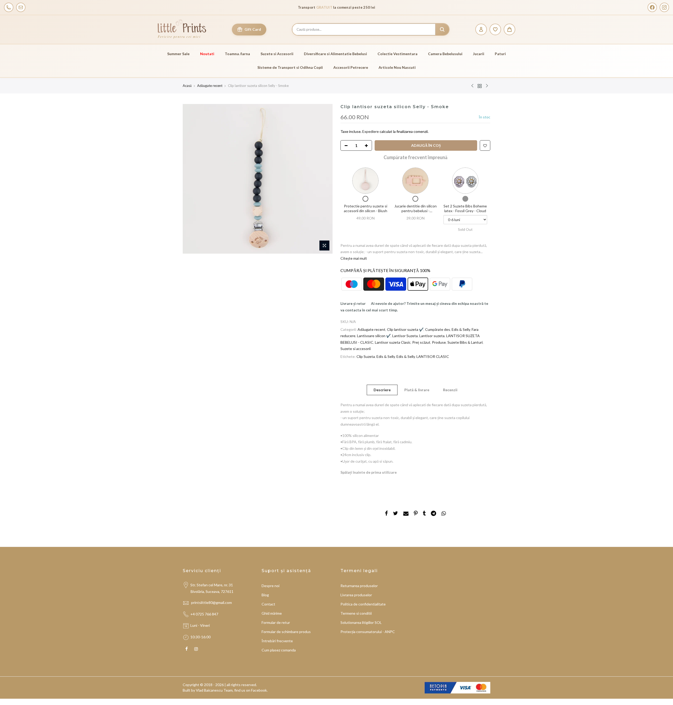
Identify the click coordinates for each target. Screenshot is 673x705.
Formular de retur (276, 622)
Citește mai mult (353, 258)
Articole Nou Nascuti (397, 67)
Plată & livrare (416, 390)
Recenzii (450, 390)
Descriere (382, 390)
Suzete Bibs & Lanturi (465, 342)
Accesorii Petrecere (350, 67)
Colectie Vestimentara (397, 53)
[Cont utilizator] (481, 29)
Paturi (500, 53)
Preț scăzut (421, 342)
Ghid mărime (272, 613)
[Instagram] (664, 7)
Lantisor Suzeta (405, 335)
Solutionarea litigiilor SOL (361, 622)
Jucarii (478, 53)
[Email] (21, 7)
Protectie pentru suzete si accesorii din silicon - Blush (365, 208)
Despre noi (270, 585)
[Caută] (442, 29)
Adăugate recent (209, 85)
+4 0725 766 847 (204, 614)
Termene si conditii (356, 613)
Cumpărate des (437, 329)
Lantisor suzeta (432, 335)
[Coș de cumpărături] (509, 29)
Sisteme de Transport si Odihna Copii (290, 67)
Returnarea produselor (359, 585)
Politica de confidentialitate (363, 604)
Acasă (187, 85)
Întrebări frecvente (277, 641)
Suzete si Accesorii (277, 53)
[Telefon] (8, 7)
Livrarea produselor (356, 595)
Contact (268, 604)
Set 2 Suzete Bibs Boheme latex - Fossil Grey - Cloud (465, 208)
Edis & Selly (461, 329)
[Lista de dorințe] (495, 29)
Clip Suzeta (365, 356)
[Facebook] (652, 7)
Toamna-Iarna (348, 7)
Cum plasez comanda (279, 650)
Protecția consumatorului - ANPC (367, 631)
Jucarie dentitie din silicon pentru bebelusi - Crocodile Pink (415, 210)
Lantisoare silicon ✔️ (374, 335)
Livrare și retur (353, 303)
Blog (265, 595)
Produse (439, 342)
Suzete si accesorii (355, 348)
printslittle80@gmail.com (212, 602)
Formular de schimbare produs (286, 631)
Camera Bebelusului (445, 53)
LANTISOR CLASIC (432, 356)
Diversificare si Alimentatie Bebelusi (335, 53)
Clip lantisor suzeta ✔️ (405, 329)
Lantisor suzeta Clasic (393, 342)
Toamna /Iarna (237, 53)
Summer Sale (178, 53)
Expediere (371, 131)
